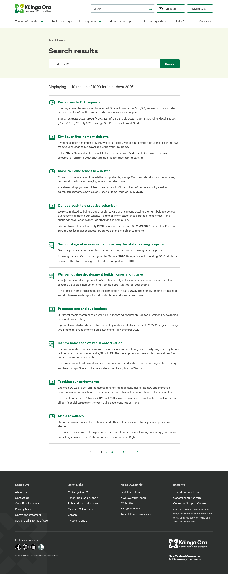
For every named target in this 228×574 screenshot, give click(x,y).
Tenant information (27, 21)
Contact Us (22, 497)
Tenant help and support (83, 497)
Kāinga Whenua (130, 508)
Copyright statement (28, 515)
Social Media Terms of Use (31, 520)
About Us (21, 492)
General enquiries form (187, 497)
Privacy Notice (24, 509)
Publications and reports (83, 503)
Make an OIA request (81, 509)
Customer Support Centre (189, 503)
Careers (72, 515)
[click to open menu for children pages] (42, 21)
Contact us (206, 21)
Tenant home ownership (136, 514)
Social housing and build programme (74, 21)
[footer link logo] (188, 543)
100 (125, 451)
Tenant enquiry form (186, 492)
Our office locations (27, 503)
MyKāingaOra (198, 8)
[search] (150, 8)
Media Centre (182, 21)
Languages (171, 8)
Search (169, 64)
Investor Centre (77, 520)
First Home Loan (131, 492)
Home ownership (120, 21)
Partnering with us (154, 21)
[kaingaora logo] (33, 8)
